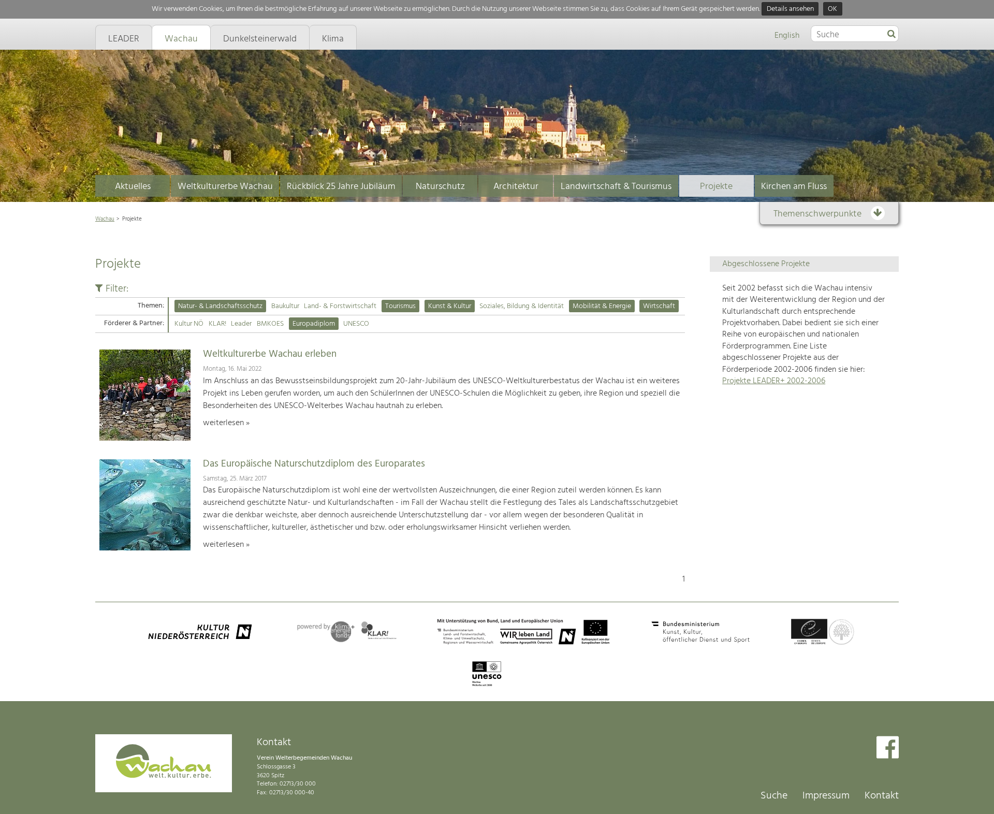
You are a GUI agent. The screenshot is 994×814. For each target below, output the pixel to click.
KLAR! (217, 324)
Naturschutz (440, 186)
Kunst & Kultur (449, 306)
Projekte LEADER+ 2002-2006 (773, 381)
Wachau (104, 219)
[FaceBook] (887, 748)
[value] (891, 34)
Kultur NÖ (188, 324)
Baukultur (285, 306)
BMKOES (270, 324)
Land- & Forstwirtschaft (340, 306)
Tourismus (400, 306)
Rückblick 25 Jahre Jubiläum (341, 186)
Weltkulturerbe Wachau (225, 186)
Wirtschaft (659, 306)
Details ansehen (790, 9)
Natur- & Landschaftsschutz (220, 306)
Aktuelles (133, 186)
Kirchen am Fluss (794, 186)
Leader (241, 324)
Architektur (515, 186)
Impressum (826, 796)
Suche (774, 796)
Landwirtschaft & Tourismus (616, 186)
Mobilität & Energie (602, 306)
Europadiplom (314, 324)
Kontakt (882, 796)
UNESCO (356, 324)
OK (832, 9)
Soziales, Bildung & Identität (521, 306)
